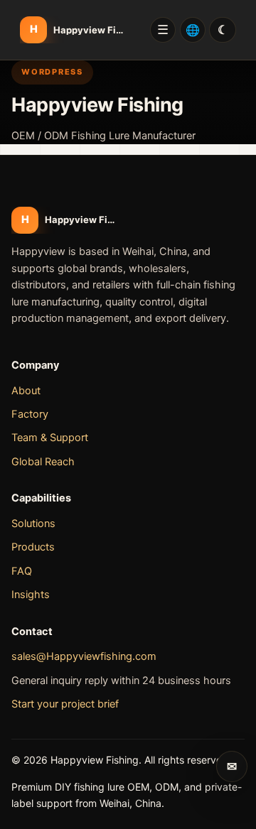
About (26, 390)
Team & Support (49, 437)
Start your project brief (65, 704)
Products (33, 547)
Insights (30, 594)
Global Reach (43, 461)
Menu (163, 30)
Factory (29, 414)
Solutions (33, 523)
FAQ (21, 571)
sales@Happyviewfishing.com (83, 656)
